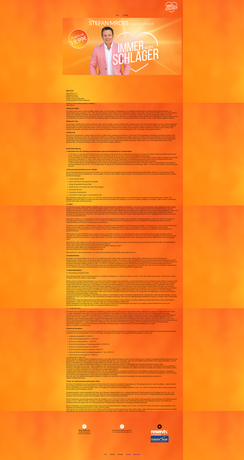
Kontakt (125, 15)
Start (117, 15)
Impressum (137, 454)
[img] (122, 6)
